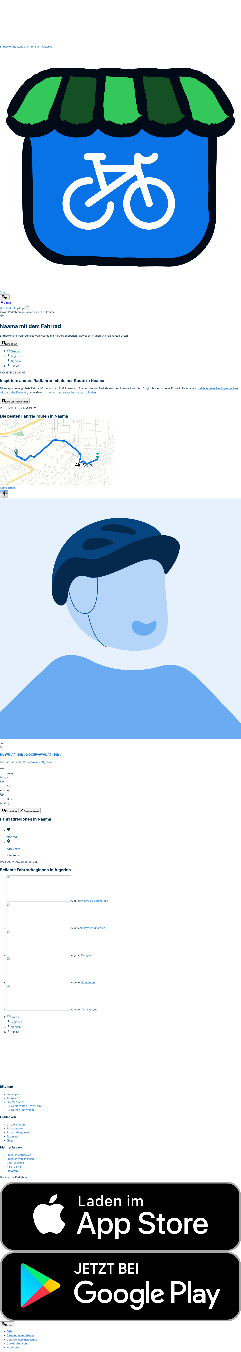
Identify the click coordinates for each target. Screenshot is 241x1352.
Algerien (15, 361)
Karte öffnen (11, 344)
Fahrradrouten (15, 1128)
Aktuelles (12, 1136)
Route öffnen (11, 811)
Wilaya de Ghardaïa (93, 928)
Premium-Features (41, 46)
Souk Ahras (88, 982)
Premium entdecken (19, 1154)
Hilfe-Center (14, 1166)
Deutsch (9, 1325)
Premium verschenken (20, 1158)
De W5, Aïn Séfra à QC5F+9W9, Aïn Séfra (30, 754)
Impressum (13, 1347)
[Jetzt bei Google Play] (120, 1286)
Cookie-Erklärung (17, 1343)
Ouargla (86, 955)
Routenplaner (21, 46)
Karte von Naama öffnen (16, 402)
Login (7, 302)
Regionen (16, 356)
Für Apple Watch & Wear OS (24, 1105)
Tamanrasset (89, 1009)
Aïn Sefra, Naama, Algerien (35, 762)
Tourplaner (13, 1098)
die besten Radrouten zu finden (76, 392)
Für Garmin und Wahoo (21, 1109)
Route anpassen (31, 811)
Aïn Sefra (13, 849)
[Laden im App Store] (120, 1217)
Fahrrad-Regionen (18, 1132)
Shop (10, 1140)
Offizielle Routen (17, 1124)
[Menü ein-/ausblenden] (27, 307)
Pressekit (12, 1170)
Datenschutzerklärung (20, 1335)
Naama (12, 837)
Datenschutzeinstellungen (22, 1339)
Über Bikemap (15, 1162)
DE (6, 298)
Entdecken (6, 46)
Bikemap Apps (15, 1102)
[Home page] (120, 22)
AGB (9, 1331)
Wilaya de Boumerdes (94, 900)
